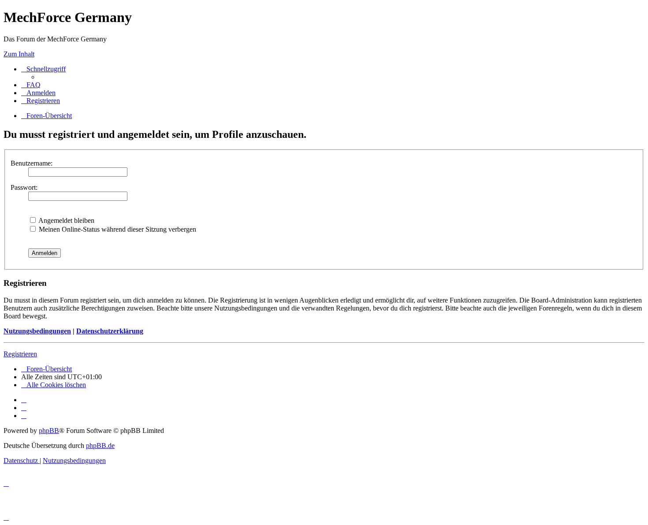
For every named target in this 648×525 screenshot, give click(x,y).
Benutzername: (31, 163)
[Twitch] (23, 415)
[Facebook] (23, 407)
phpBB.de (100, 445)
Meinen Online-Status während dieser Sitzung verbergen (116, 229)
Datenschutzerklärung (109, 331)
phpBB (49, 430)
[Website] (23, 399)
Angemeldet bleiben (65, 220)
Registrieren (20, 354)
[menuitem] (31, 85)
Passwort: (24, 187)
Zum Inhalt (19, 54)
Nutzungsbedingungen (37, 331)
